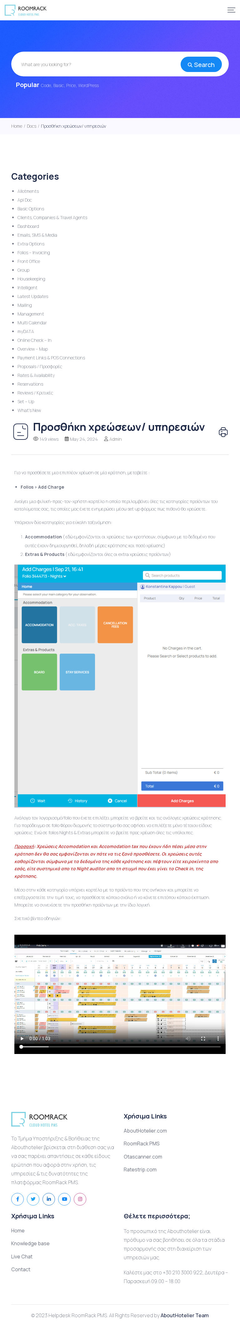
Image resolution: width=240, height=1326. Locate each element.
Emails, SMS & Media (37, 235)
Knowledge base (30, 1243)
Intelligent (28, 287)
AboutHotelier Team (185, 1315)
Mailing (25, 305)
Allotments (28, 191)
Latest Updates (33, 296)
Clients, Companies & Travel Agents (52, 217)
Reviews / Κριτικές (35, 393)
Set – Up (26, 401)
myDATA (26, 331)
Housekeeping (31, 279)
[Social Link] (17, 1199)
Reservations (30, 384)
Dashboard (28, 226)
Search (204, 64)
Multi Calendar (32, 323)
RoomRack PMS (142, 1143)
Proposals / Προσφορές (40, 366)
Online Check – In (35, 340)
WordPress (88, 85)
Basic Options (31, 209)
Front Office (29, 261)
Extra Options (31, 244)
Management (31, 314)
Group (23, 270)
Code (46, 85)
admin (115, 439)
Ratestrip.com (140, 1169)
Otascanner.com (143, 1156)
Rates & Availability (36, 375)
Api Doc (25, 200)
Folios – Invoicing (34, 252)
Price (71, 85)
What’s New (29, 410)
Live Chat (21, 1256)
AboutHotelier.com (145, 1130)
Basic (58, 85)
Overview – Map (33, 349)
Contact (20, 1269)
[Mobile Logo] (26, 10)
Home (18, 1230)
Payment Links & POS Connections (51, 358)
